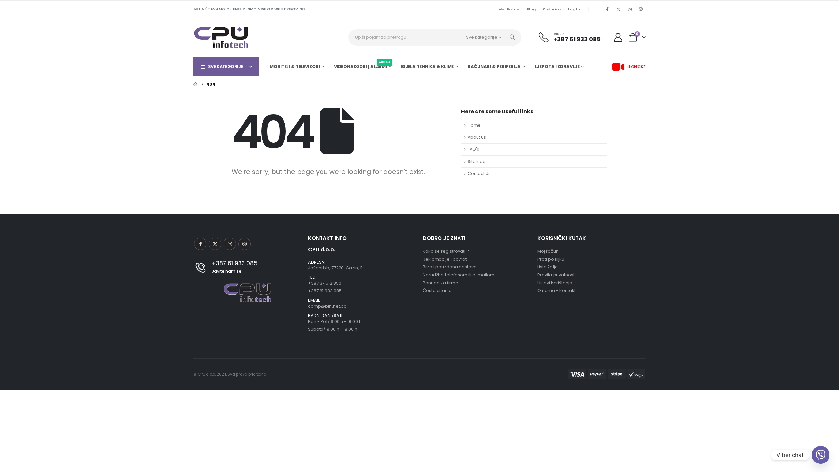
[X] (618, 9)
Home (474, 125)
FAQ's (473, 149)
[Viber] (640, 9)
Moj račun (508, 9)
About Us (477, 137)
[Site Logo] (221, 37)
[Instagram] (629, 9)
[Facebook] (607, 9)
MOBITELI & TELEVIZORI (295, 66)
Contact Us (479, 173)
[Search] (512, 37)
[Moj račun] (618, 37)
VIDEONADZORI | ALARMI (362, 65)
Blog (531, 9)
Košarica (552, 9)
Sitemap (477, 161)
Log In (574, 9)
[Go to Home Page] (195, 84)
